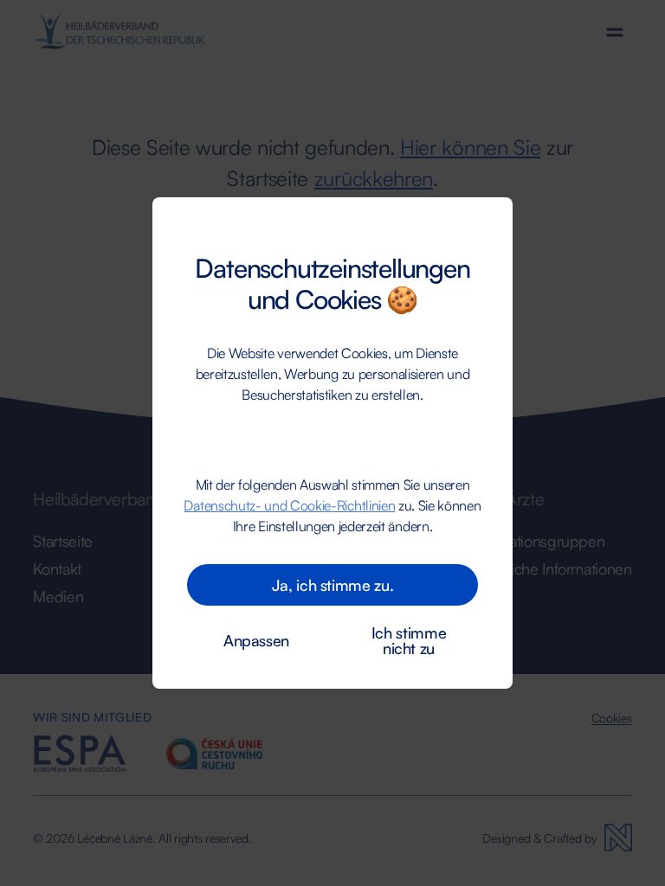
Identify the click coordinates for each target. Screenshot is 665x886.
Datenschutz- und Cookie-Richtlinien (289, 505)
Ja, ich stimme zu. (333, 584)
